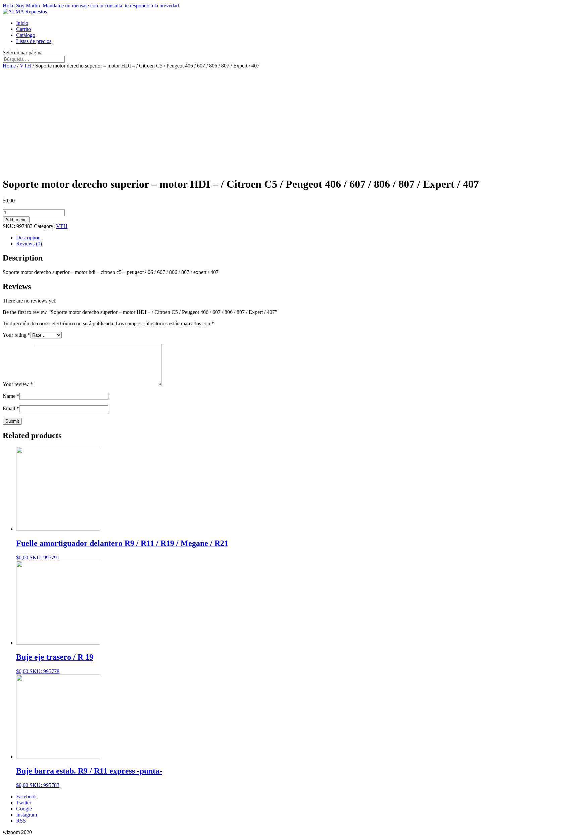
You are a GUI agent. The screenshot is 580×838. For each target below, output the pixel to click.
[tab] (296, 238)
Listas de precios (33, 41)
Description (28, 237)
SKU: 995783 (89, 777)
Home (9, 65)
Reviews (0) (29, 243)
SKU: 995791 (122, 549)
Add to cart (16, 219)
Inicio (22, 23)
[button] (290, 6)
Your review (18, 384)
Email (11, 408)
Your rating (17, 335)
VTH (25, 65)
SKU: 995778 (54, 663)
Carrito (23, 29)
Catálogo (25, 35)
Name (11, 396)
